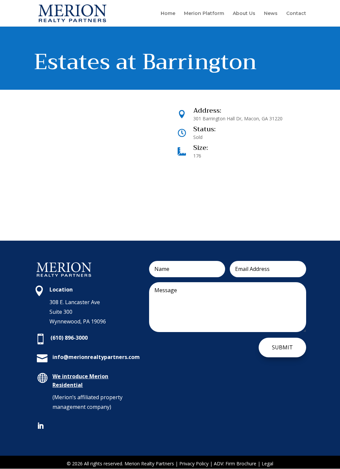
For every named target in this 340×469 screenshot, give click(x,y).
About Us (244, 13)
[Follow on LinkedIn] (40, 425)
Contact (296, 13)
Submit (282, 347)
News (271, 13)
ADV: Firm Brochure (235, 463)
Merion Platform (204, 13)
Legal (267, 463)
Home (168, 13)
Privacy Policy (194, 463)
